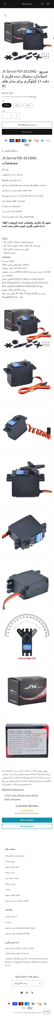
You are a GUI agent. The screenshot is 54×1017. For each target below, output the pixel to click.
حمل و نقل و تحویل (12, 867)
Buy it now (27, 132)
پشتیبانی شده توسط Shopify (32, 1012)
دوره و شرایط (10, 884)
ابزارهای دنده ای (31, 795)
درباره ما (8, 922)
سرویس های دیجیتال (12, 799)
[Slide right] (32, 66)
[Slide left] (21, 66)
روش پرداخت (10, 861)
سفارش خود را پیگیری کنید (14, 856)
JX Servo (8, 795)
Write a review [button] (27, 820)
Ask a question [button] (27, 826)
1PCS (17, 105)
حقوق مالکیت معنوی (12, 895)
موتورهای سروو (18, 795)
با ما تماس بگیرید (11, 916)
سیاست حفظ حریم (12, 878)
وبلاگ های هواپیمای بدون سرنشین (17, 933)
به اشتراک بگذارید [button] (11, 151)
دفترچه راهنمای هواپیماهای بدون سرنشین (20, 928)
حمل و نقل (33, 96)
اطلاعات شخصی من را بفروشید (16, 901)
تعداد (3, 111)
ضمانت (7, 889)
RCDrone (21, 1012)
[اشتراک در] (39, 983)
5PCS (28, 105)
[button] (5, 4)
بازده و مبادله (10, 872)
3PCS (7, 105)
